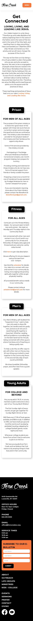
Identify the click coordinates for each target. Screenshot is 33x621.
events (6, 593)
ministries (7, 584)
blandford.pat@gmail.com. (16, 195)
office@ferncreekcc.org (11, 525)
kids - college (10, 587)
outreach (7, 578)
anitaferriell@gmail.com (13, 290)
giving (5, 606)
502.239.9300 (7, 517)
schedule (18, 265)
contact (6, 603)
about (5, 575)
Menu (27, 5)
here (9, 252)
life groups (8, 581)
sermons (7, 596)
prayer (6, 600)
